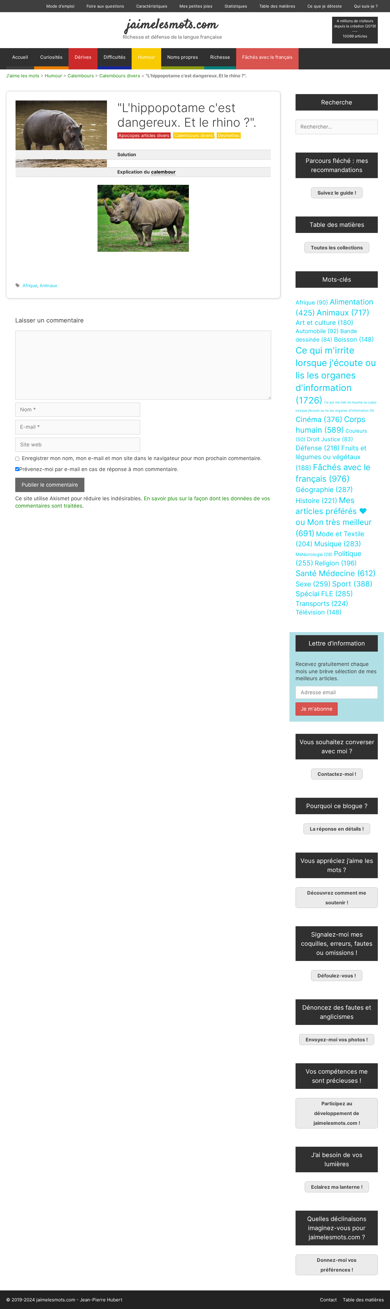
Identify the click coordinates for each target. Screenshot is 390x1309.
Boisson (354, 339)
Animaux (48, 285)
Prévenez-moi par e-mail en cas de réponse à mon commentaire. (99, 469)
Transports (322, 603)
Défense (318, 448)
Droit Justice (330, 439)
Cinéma (319, 419)
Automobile (317, 331)
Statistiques (236, 6)
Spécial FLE (324, 593)
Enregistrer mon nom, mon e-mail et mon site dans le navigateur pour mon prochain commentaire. (142, 458)
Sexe (313, 584)
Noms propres (182, 57)
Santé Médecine (336, 573)
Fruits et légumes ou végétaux (331, 458)
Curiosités (51, 57)
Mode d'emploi (60, 6)
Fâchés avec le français (267, 57)
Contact (328, 1300)
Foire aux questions (105, 6)
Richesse (220, 57)
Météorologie (314, 554)
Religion (336, 563)
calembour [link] (163, 172)
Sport (352, 583)
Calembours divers (119, 76)
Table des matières (277, 6)
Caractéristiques (151, 6)
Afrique (30, 285)
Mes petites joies (195, 6)
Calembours (81, 76)
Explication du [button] (146, 172)
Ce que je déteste (324, 6)
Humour (146, 57)
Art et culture (324, 322)
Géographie (324, 489)
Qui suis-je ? (366, 6)
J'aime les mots (22, 76)
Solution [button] (126, 154)
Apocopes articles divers (144, 135)
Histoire (316, 501)
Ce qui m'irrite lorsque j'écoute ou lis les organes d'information (336, 375)
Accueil (20, 57)
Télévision (319, 612)
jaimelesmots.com (172, 25)
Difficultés (115, 57)
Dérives (83, 57)
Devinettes (228, 135)
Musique (337, 544)
